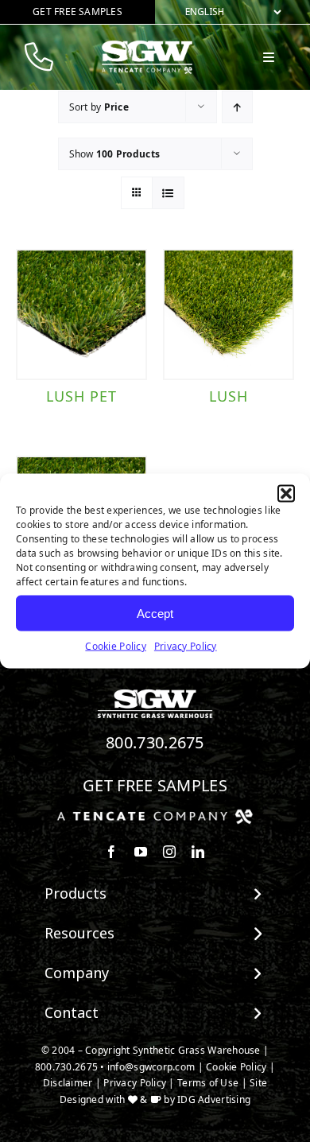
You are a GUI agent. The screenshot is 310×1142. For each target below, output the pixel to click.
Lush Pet (81, 396)
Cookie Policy (115, 646)
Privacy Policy (185, 646)
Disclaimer (68, 1083)
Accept (155, 613)
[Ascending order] (237, 107)
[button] (286, 494)
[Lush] (228, 314)
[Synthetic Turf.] (155, 693)
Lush (228, 396)
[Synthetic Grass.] (155, 815)
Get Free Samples (155, 785)
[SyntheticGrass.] (147, 46)
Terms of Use (207, 1083)
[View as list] (168, 192)
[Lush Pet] (81, 314)
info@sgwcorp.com (151, 1067)
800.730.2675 (155, 742)
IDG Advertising (213, 1099)
